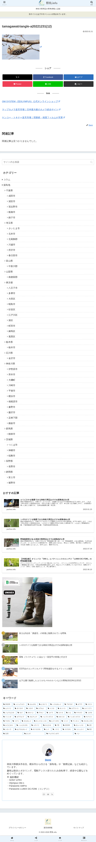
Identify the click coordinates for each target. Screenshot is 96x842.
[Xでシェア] (16, 708)
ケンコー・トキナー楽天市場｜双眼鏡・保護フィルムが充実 (32, 117)
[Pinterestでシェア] (26, 721)
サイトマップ (78, 828)
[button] (79, 84)
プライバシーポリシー (17, 828)
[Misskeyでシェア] (80, 708)
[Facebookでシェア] (16, 714)
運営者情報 (48, 828)
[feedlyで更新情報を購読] (48, 794)
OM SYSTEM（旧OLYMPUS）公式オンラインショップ (30, 101)
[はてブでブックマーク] (37, 714)
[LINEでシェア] (80, 714)
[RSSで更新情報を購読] (52, 794)
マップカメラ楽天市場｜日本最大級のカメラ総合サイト (30, 109)
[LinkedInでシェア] (48, 721)
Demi (48, 760)
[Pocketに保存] (58, 714)
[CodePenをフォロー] (44, 794)
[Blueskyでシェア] (58, 708)
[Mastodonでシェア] (37, 708)
